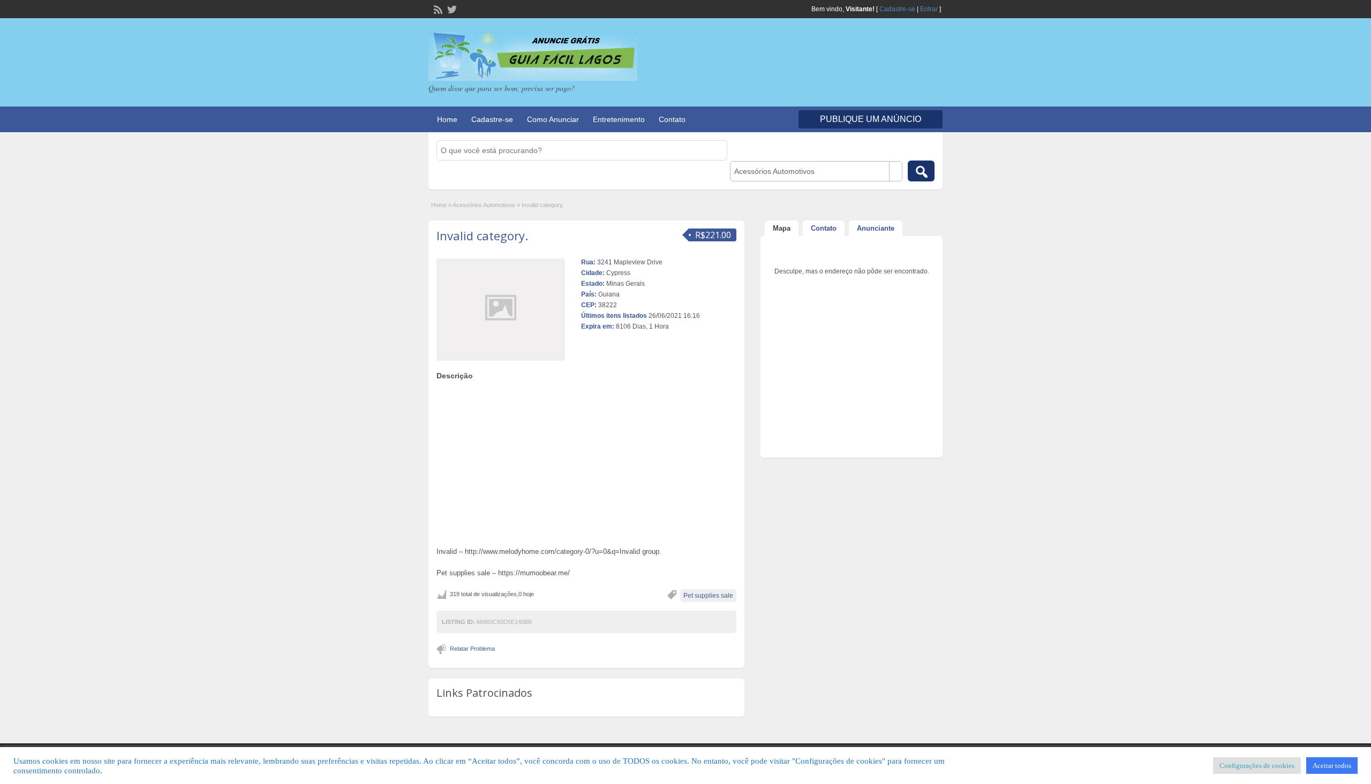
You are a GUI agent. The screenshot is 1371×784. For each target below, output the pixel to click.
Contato (672, 119)
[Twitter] (451, 8)
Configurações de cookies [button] (1256, 766)
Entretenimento (619, 119)
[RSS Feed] (437, 8)
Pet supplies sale (708, 595)
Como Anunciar (553, 119)
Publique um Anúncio (870, 119)
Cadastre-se (897, 9)
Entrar (929, 9)
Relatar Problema (472, 648)
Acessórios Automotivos (484, 205)
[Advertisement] (586, 461)
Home (447, 119)
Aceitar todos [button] (1332, 766)
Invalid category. (482, 235)
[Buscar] (921, 171)
